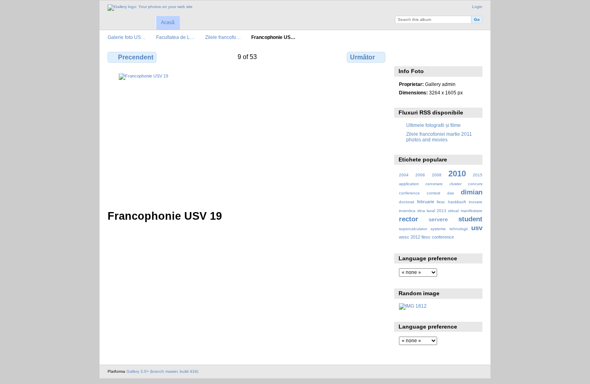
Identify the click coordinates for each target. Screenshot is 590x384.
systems (438, 229)
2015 (477, 175)
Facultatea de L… (175, 37)
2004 (404, 175)
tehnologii (459, 229)
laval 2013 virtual (443, 210)
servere (438, 219)
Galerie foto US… (127, 37)
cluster (456, 184)
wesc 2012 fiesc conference (426, 237)
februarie (425, 201)
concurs (475, 184)
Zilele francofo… (223, 37)
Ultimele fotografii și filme (433, 125)
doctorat (406, 202)
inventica (407, 210)
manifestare (471, 210)
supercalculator (413, 229)
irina (421, 210)
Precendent (135, 57)
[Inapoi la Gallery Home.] (150, 7)
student (470, 219)
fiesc (441, 202)
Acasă (168, 22)
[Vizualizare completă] (247, 137)
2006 (420, 175)
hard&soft (457, 202)
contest (433, 193)
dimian (471, 192)
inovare (475, 202)
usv (476, 228)
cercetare (434, 184)
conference (409, 193)
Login (477, 6)
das (450, 193)
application (409, 184)
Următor (362, 57)
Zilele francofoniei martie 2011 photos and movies (439, 136)
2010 (457, 173)
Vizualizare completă (403, 56)
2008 (436, 175)
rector (408, 219)
